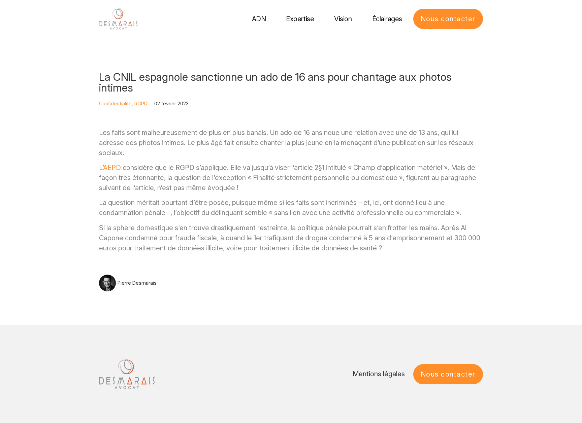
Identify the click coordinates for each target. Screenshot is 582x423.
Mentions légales (379, 374)
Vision (343, 19)
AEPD (112, 168)
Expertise (300, 19)
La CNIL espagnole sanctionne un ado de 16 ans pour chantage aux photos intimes (275, 82)
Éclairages (387, 19)
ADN (259, 19)
